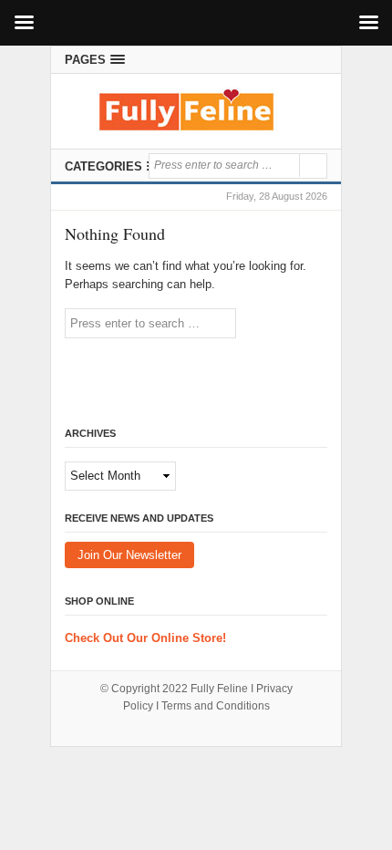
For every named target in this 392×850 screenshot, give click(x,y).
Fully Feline (219, 688)
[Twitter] (315, 60)
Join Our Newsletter (129, 555)
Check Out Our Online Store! (145, 638)
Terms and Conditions (215, 706)
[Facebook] (293, 60)
